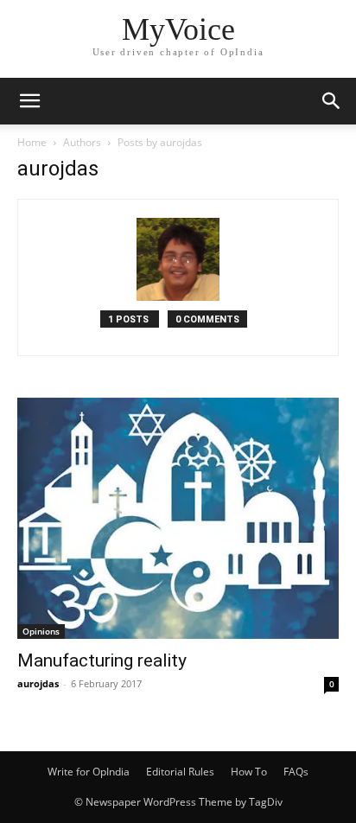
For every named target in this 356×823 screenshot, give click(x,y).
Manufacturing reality (102, 660)
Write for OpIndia (89, 771)
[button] (29, 101)
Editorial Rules (180, 771)
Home (32, 142)
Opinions (41, 631)
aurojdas (38, 683)
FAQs (295, 771)
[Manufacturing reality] (178, 518)
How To (249, 771)
